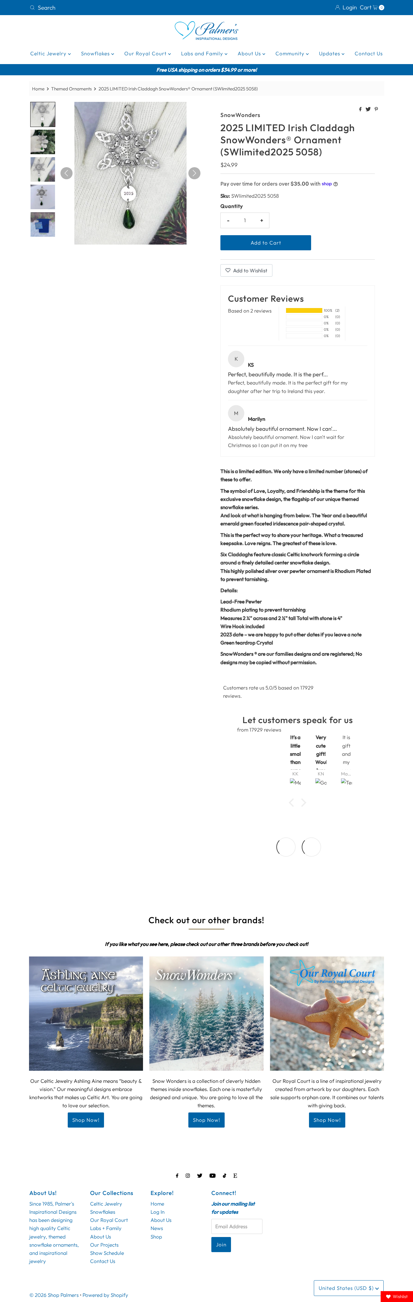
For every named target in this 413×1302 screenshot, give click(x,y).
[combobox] (115, 8)
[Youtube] (213, 1175)
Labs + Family (106, 1228)
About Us (250, 53)
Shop (156, 1236)
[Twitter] (199, 1175)
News (157, 1228)
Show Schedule (107, 1253)
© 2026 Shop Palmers (54, 1295)
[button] (293, 802)
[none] (42, 114)
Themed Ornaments (71, 89)
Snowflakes (96, 53)
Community (290, 53)
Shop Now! (85, 1120)
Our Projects (104, 1245)
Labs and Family (203, 53)
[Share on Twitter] (369, 109)
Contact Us (369, 53)
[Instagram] (188, 1175)
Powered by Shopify (105, 1295)
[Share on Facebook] (361, 109)
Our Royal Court (146, 53)
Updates (330, 53)
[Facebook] (177, 1175)
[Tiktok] (224, 1175)
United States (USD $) (347, 1288)
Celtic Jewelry (49, 53)
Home (38, 89)
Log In (157, 1212)
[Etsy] (235, 1175)
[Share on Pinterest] (376, 109)
